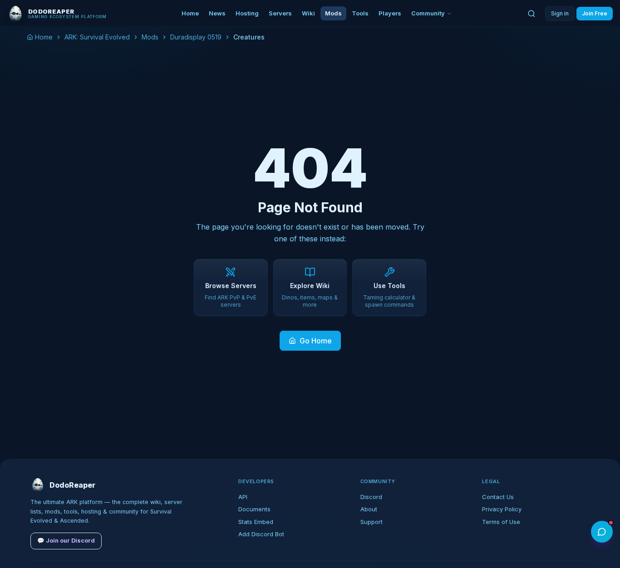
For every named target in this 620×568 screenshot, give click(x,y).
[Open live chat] (602, 532)
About (368, 509)
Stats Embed (255, 521)
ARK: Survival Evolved (97, 37)
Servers (280, 13)
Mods (333, 13)
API (242, 496)
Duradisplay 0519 (195, 37)
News (217, 13)
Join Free (594, 13)
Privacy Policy (502, 509)
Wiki (308, 13)
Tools (360, 13)
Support (371, 521)
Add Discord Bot (261, 534)
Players (390, 13)
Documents (254, 509)
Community (428, 13)
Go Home (316, 340)
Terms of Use (501, 521)
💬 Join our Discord (66, 540)
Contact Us (498, 496)
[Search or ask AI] (531, 13)
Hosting (247, 13)
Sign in (560, 13)
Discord (371, 496)
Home (190, 13)
